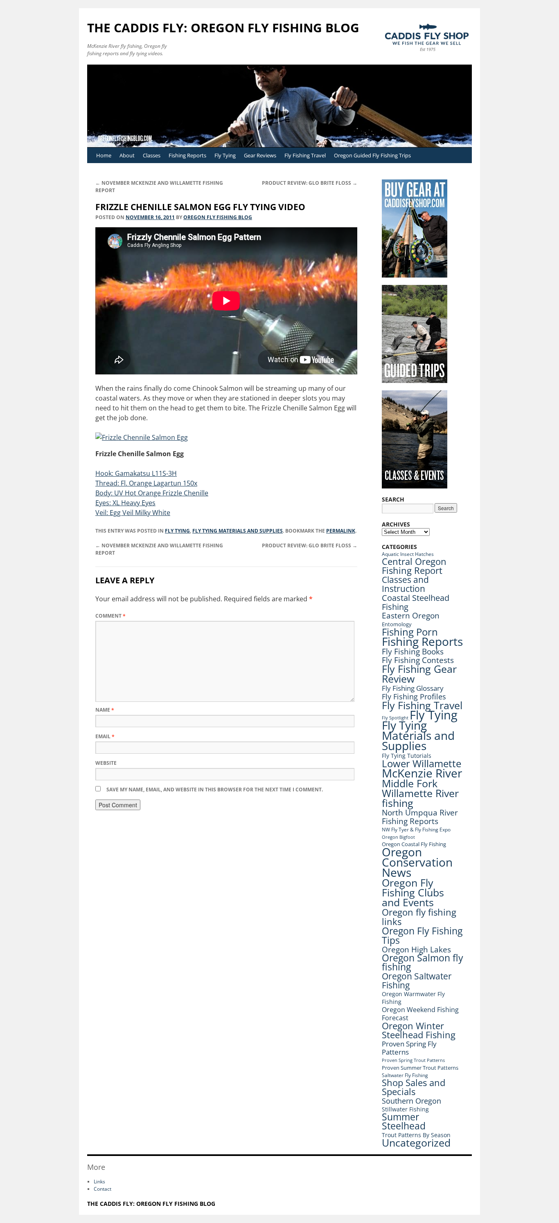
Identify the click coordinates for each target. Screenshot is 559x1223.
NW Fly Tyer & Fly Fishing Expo (416, 829)
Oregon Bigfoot (398, 837)
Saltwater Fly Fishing (405, 1075)
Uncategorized (416, 1142)
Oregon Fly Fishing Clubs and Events (413, 892)
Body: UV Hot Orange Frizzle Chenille (151, 492)
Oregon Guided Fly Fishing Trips (372, 155)
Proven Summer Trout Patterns (420, 1067)
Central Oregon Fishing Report (414, 566)
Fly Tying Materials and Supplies (237, 530)
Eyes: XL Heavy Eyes (125, 502)
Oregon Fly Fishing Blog (217, 217)
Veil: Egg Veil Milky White (132, 512)
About (127, 155)
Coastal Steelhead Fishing (415, 602)
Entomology (397, 624)
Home (103, 155)
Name (104, 709)
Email (105, 736)
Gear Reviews (260, 155)
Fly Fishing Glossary (413, 688)
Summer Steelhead (404, 1121)
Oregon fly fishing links (419, 916)
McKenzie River (422, 773)
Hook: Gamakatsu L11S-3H (136, 473)
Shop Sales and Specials (413, 1087)
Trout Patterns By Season (416, 1135)
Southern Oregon (411, 1101)
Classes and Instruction (405, 584)
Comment (110, 615)
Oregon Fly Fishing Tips (422, 935)
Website (106, 762)
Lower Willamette (421, 763)
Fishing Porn (410, 631)
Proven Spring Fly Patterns (409, 1048)
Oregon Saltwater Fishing (417, 980)
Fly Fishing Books (413, 651)
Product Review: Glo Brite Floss (309, 182)
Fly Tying (225, 155)
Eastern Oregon (411, 615)
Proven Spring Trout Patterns (413, 1060)
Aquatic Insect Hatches (408, 554)
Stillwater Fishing (405, 1109)
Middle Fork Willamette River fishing (420, 793)
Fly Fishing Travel (305, 155)
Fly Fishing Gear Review (419, 673)
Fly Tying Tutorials (406, 755)
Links (99, 1181)
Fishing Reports (187, 155)
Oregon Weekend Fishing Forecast (420, 1013)
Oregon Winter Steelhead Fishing (418, 1030)
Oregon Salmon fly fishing (422, 962)
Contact (102, 1188)
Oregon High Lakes (416, 949)
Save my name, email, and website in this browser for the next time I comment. (214, 789)
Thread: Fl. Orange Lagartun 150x (146, 483)
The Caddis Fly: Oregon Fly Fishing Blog (223, 27)
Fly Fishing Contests (418, 659)
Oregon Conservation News (417, 862)
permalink (340, 530)
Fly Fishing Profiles (414, 696)
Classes (151, 155)
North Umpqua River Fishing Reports (420, 817)
